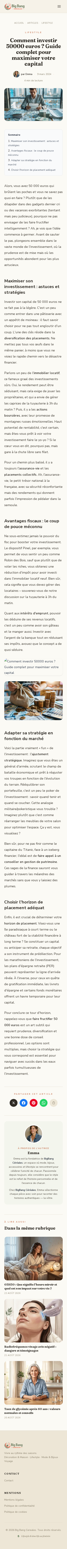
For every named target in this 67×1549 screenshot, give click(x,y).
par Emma (26, 74)
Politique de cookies (15, 1512)
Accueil (19, 23)
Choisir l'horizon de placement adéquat (33, 170)
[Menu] (59, 6)
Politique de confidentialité (19, 1506)
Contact (8, 1480)
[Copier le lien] (54, 1103)
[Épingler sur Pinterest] (34, 1103)
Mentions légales (14, 1499)
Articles (32, 23)
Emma (33, 1153)
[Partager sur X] (14, 1103)
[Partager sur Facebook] (24, 1103)
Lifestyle (47, 23)
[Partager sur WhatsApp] (44, 1103)
